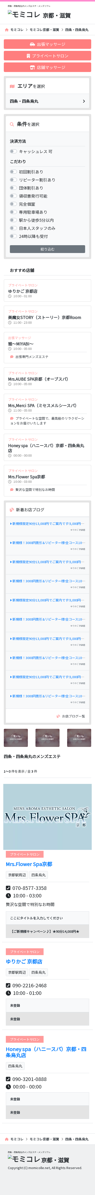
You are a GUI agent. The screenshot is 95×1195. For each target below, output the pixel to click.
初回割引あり (31, 172)
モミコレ (17, 29)
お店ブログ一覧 (73, 716)
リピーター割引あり (37, 180)
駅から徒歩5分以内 (36, 220)
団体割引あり (31, 188)
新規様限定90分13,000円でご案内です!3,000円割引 (49, 523)
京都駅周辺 (17, 874)
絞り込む (48, 248)
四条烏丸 (38, 874)
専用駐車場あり (33, 212)
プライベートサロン (50, 56)
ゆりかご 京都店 (77, 529)
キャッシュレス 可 (35, 151)
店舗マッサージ (51, 67)
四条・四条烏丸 (76, 29)
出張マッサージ (51, 44)
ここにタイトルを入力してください (36, 918)
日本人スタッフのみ (37, 228)
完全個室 (27, 204)
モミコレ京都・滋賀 (44, 29)
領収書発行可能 (33, 196)
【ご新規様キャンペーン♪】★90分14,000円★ (44, 931)
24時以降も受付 (33, 236)
